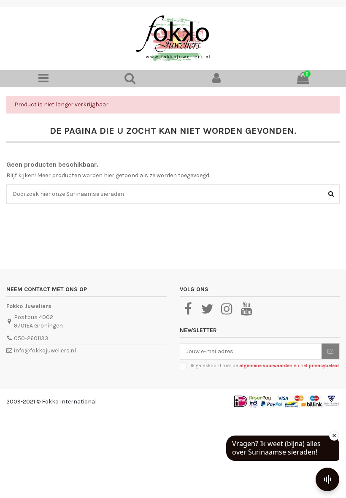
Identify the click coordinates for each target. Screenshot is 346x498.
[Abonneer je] (330, 352)
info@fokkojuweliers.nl (45, 350)
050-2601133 (31, 338)
